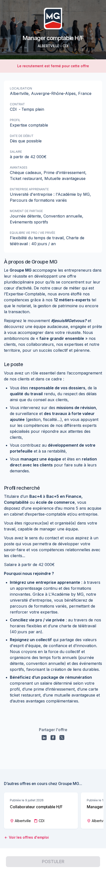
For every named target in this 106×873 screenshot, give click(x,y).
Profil (15, 120)
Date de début (22, 136)
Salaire (16, 151)
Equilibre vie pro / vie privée (32, 233)
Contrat (17, 104)
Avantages (18, 167)
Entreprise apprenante (29, 189)
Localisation (21, 88)
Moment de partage (26, 211)
